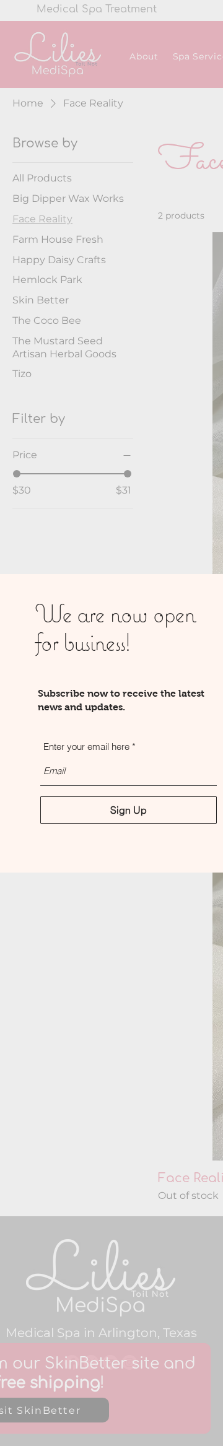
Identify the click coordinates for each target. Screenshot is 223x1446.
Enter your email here (86, 746)
